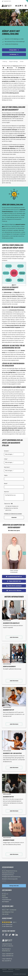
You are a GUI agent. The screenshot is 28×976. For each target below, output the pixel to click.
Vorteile (21, 61)
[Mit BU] (14, 774)
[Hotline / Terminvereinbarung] (27, 1)
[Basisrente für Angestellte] (14, 601)
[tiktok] (10, 935)
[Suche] (22, 6)
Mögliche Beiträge (13, 61)
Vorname (6, 451)
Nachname (7, 467)
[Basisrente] (14, 644)
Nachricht (6, 491)
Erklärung (5, 61)
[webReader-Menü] (3, 67)
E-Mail (6, 459)
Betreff (5, 483)
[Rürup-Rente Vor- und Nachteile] (14, 731)
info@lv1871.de (8, 958)
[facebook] (3, 935)
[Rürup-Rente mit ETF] (14, 688)
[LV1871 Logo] (6, 5)
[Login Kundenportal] (18, 6)
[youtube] (13, 935)
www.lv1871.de (8, 960)
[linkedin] (17, 935)
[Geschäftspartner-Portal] (16, 6)
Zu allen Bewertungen (7, 926)
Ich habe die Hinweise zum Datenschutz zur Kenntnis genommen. (12, 508)
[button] (10, 67)
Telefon (6, 475)
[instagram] (6, 935)
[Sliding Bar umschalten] (20, 6)
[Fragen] (14, 818)
